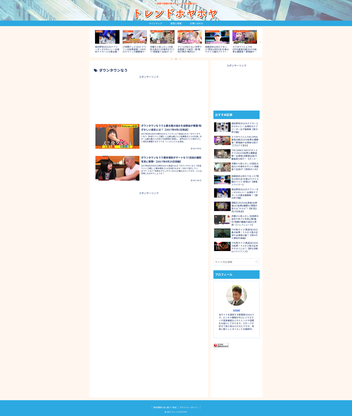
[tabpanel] (107, 42)
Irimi (236, 310)
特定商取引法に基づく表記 (165, 407)
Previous (91, 42)
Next (260, 42)
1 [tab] (171, 59)
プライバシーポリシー (189, 407)
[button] (256, 261)
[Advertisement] (149, 98)
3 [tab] (180, 59)
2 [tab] (176, 59)
